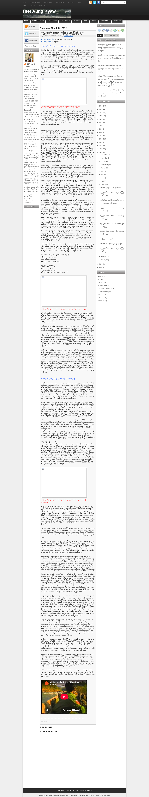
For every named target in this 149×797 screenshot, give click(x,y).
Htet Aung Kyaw (39, 11)
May (102, 178)
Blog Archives (114, 35)
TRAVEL (100, 298)
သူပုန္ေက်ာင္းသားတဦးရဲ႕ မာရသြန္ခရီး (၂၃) (62, 33)
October (103, 161)
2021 (101, 122)
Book (79, 2)
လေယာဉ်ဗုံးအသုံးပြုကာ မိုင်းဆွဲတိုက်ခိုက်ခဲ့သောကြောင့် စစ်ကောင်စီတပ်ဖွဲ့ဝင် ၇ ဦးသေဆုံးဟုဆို (111, 93)
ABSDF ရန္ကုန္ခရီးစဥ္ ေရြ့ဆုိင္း (110, 187)
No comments (68, 36)
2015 (101, 142)
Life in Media (48, 2)
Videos (100, 35)
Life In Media (52, 20)
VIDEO (100, 301)
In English (42, 5)
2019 (101, 129)
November (104, 158)
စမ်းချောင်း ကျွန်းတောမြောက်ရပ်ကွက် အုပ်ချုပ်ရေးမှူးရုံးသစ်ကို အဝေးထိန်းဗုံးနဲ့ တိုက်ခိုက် (110, 48)
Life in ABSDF (60, 2)
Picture (77, 20)
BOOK (100, 279)
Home (24, 2)
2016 (101, 139)
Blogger (35, 46)
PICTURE (101, 295)
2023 (101, 116)
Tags (106, 35)
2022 (101, 119)
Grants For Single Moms (102, 795)
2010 (101, 267)
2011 (101, 264)
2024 (101, 112)
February (104, 256)
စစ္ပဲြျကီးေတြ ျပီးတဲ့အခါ (109, 239)
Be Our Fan (33, 40)
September (104, 165)
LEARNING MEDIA (104, 288)
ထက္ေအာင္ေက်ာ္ (47, 39)
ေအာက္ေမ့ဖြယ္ (47, 41)
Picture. (71, 2)
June (102, 174)
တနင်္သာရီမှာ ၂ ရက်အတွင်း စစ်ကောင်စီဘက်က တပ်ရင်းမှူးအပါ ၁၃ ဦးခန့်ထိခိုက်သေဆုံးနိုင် (111, 58)
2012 (101, 152)
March (103, 184)
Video (33, 5)
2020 (101, 126)
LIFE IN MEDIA (103, 291)
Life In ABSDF (65, 20)
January (103, 260)
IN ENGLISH (102, 285)
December (104, 155)
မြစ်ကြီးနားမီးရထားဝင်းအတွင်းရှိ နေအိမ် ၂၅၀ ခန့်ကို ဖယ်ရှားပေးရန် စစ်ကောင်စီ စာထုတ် (110, 69)
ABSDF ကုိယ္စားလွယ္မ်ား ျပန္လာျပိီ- (111, 243)
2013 (101, 149)
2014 (101, 145)
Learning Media (35, 2)
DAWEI (100, 282)
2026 (101, 106)
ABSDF (100, 276)
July (102, 171)
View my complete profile (28, 200)
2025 (101, 109)
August (103, 168)
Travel (25, 5)
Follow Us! (32, 33)
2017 (101, 135)
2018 (101, 132)
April (102, 181)
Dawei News (105, 20)
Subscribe (32, 26)
